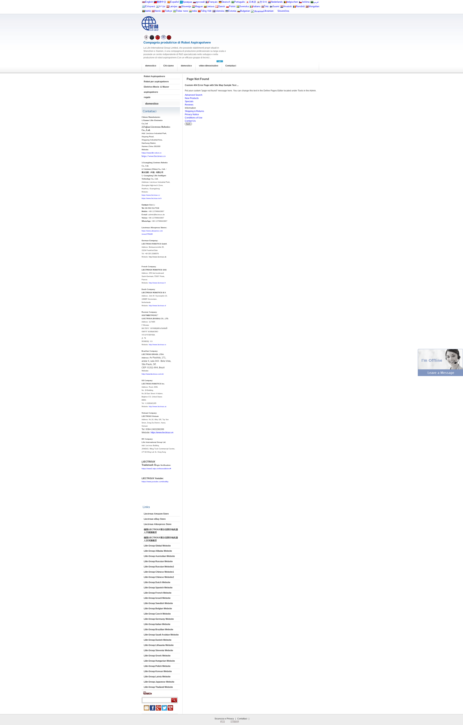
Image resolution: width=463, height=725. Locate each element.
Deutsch (226, 2)
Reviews (189, 104)
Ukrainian (268, 11)
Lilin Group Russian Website (158, 561)
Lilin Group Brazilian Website (158, 629)
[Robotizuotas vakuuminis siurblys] (205, 7)
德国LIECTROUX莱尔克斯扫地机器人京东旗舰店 (161, 539)
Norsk (158, 11)
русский (200, 2)
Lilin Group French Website (157, 593)
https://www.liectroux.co (154, 156)
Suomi (276, 6)
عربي (316, 2)
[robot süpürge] (163, 11)
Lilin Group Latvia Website (157, 676)
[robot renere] (153, 11)
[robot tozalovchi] (174, 11)
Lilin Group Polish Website (157, 666)
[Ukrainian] (257, 12)
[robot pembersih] (190, 11)
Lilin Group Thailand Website (158, 687)
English (149, 2)
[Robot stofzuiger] (269, 2)
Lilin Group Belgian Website (158, 608)
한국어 (263, 2)
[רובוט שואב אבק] (157, 7)
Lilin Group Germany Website (159, 619)
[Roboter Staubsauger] (220, 2)
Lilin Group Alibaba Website (158, 551)
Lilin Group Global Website (157, 545)
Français (213, 2)
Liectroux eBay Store (155, 519)
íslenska (219, 11)
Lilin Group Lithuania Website (159, 645)
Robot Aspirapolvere (154, 76)
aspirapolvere (151, 92)
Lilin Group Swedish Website (158, 603)
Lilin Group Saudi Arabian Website (161, 634)
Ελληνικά (150, 6)
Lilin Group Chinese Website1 (159, 572)
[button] (440, 375)
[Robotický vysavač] (300, 2)
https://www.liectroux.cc (151, 195)
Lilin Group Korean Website (158, 671)
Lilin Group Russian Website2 (159, 566)
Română (300, 6)
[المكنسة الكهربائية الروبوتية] (312, 2)
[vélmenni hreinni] (214, 11)
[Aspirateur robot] (207, 2)
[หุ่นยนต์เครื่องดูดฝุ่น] (262, 7)
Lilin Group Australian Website (159, 556)
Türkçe (168, 11)
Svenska (244, 6)
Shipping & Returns (194, 111)
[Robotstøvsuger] (216, 7)
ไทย (266, 6)
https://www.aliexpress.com (152, 231)
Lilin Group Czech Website (157, 614)
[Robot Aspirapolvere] (251, 7)
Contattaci (230, 65)
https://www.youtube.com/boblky (155, 482)
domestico (150, 65)
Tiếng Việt (206, 11)
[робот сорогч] (307, 7)
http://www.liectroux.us (157, 406)
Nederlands (277, 2)
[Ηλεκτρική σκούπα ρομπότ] (143, 7)
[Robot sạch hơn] (199, 11)
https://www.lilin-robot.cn (152, 153)
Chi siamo (168, 65)
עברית (162, 6)
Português (239, 2)
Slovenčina (283, 11)
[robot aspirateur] (285, 2)
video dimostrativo (208, 65)
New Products (192, 98)
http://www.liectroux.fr (157, 283)
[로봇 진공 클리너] (258, 2)
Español (174, 2)
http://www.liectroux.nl (157, 306)
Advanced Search (193, 95)
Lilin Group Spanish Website (158, 587)
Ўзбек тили (182, 11)
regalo (147, 97)
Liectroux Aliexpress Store (157, 524)
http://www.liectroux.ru (157, 345)
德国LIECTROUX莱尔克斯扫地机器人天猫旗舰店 (161, 531)
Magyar (199, 6)
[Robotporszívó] (193, 7)
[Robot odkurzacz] (227, 7)
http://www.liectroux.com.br (153, 374)
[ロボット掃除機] (247, 2)
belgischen (292, 2)
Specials (189, 101)
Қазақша (187, 2)
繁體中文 (161, 2)
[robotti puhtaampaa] (271, 7)
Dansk (221, 6)
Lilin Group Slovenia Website (158, 650)
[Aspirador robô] (232, 2)
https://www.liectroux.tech (152, 198)
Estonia (232, 11)
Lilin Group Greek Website (157, 655)
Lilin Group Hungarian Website (159, 661)
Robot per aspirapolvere (156, 81)
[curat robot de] (294, 7)
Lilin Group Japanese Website (159, 682)
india (194, 11)
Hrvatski (287, 6)
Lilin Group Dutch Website (157, 582)
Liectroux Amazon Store (156, 514)
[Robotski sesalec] (180, 7)
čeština (305, 2)
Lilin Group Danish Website (157, 640)
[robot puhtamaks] (226, 11)
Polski (232, 6)
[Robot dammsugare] (238, 7)
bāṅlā (148, 11)
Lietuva (210, 6)
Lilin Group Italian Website (157, 624)
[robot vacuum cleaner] (143, 2)
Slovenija (186, 6)
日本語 (252, 2)
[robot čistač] (281, 7)
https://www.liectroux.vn (162, 432)
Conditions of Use (193, 117)
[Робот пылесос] (181, 2)
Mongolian (314, 6)
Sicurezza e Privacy (224, 718)
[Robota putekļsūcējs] (167, 7)
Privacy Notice (192, 114)
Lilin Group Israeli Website (157, 598)
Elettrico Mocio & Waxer (156, 87)
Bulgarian (245, 11)
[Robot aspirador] (168, 2)
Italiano (256, 6)
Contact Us (190, 121)
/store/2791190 (147, 234)
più (220, 61)
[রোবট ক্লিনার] (143, 11)
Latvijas (173, 6)
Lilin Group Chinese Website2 (159, 577)
